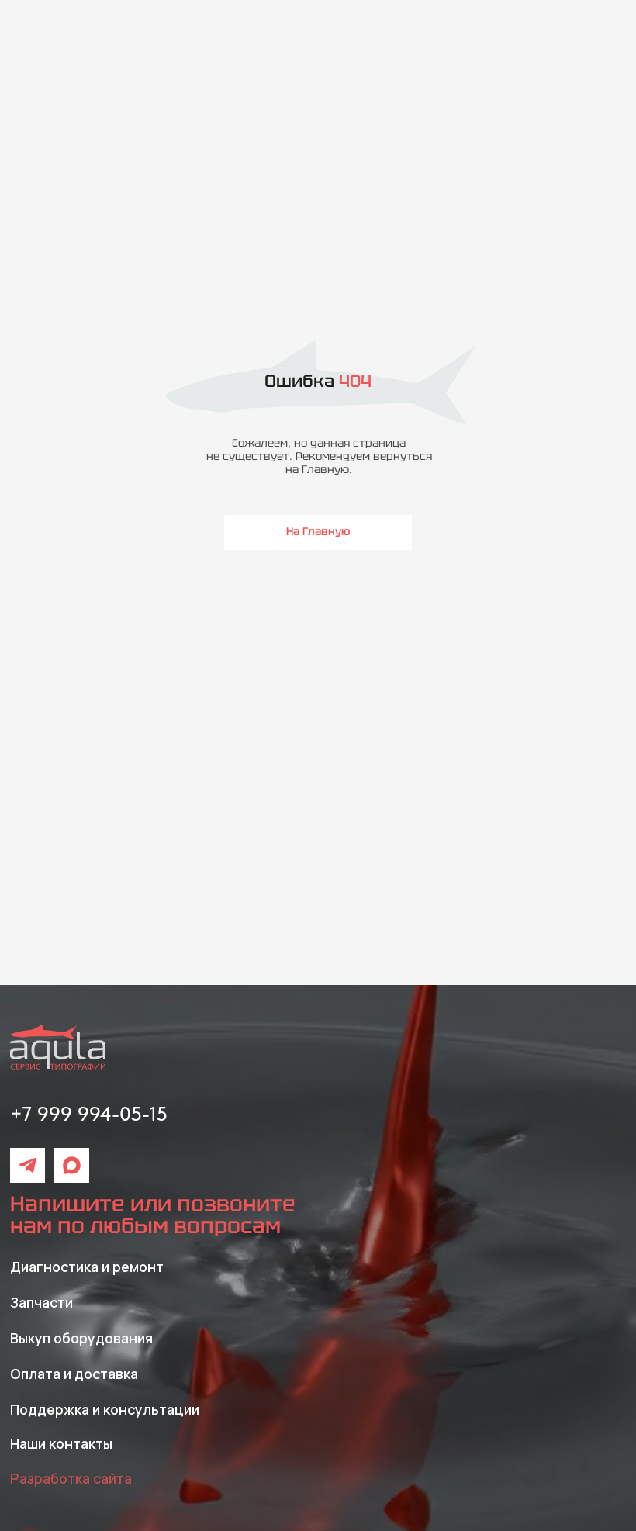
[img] (27, 1165)
